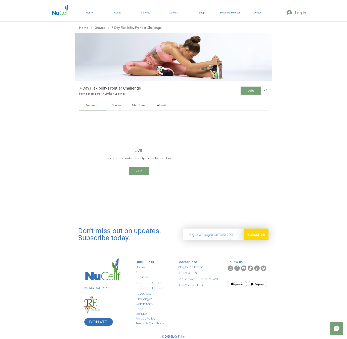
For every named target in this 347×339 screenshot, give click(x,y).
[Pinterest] (257, 268)
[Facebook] (237, 268)
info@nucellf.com (190, 267)
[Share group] (265, 90)
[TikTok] (250, 268)
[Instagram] (230, 268)
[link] (92, 105)
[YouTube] (243, 268)
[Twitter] (263, 268)
